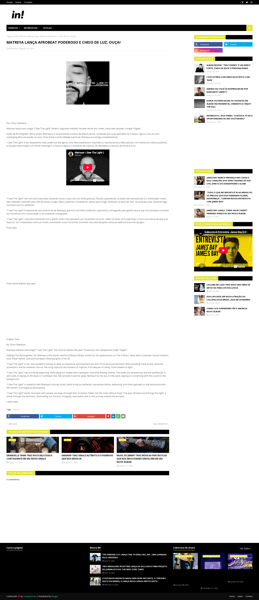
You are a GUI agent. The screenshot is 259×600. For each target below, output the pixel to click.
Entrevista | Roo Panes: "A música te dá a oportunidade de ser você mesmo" (230, 117)
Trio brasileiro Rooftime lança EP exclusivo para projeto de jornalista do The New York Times (134, 568)
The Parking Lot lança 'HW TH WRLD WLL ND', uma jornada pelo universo (134, 556)
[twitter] (247, 2)
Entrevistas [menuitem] (30, 28)
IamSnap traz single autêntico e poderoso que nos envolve (87, 457)
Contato (28, 2)
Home (9, 2)
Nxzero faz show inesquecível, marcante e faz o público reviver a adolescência (211, 578)
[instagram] (251, 2)
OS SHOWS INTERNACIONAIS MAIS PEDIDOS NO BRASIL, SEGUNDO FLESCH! (185, 576)
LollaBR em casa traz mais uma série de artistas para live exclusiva (228, 286)
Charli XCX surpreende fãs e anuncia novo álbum (227, 310)
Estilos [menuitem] (47, 28)
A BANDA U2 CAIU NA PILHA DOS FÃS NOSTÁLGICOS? (239, 575)
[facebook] (242, 2)
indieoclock (13, 48)
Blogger (54, 596)
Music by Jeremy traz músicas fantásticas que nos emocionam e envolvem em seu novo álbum (142, 458)
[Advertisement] (223, 146)
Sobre (18, 2)
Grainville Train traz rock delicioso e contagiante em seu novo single (29, 457)
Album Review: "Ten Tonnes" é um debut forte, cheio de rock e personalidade (229, 67)
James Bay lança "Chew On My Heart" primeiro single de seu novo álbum (227, 212)
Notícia (22, 36)
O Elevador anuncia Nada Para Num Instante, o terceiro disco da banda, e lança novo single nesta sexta (134, 580)
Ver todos (244, 548)
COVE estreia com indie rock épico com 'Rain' (228, 78)
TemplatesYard (29, 596)
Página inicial (12, 36)
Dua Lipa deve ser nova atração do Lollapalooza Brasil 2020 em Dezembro (228, 298)
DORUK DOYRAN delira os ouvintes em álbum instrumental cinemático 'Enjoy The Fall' (229, 103)
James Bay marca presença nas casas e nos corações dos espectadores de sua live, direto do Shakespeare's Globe (229, 180)
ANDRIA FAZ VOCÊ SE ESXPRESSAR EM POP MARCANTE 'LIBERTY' (227, 90)
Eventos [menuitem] (13, 28)
